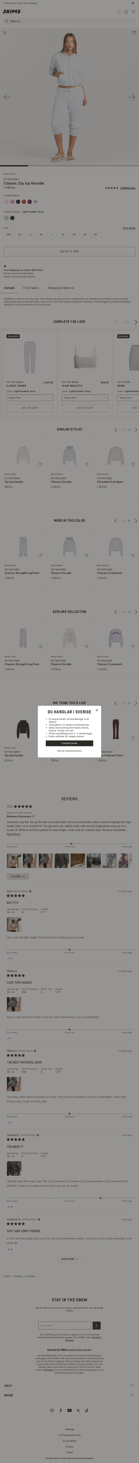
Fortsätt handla (69, 743)
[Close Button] (96, 710)
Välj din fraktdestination (69, 750)
